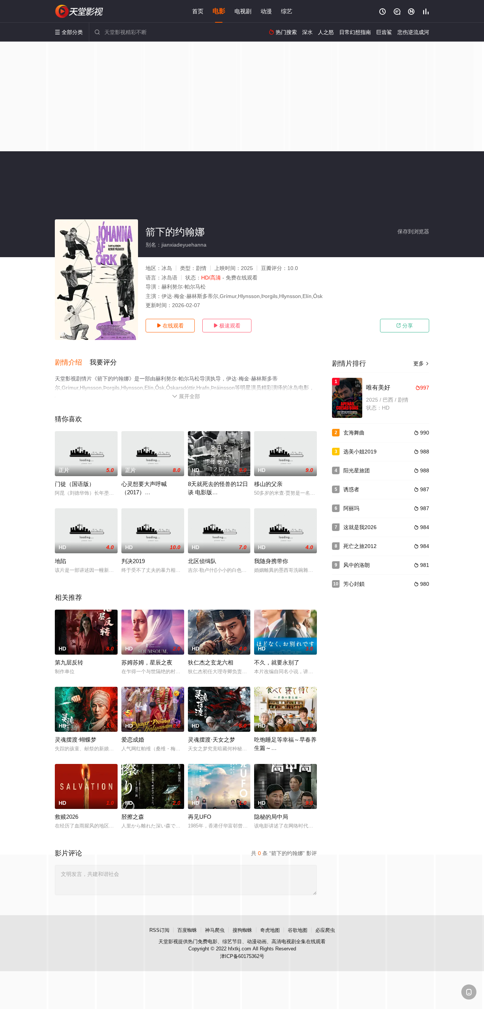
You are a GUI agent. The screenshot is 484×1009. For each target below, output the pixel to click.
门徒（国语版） (75, 484)
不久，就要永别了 (276, 662)
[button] (72, 362)
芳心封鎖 (354, 584)
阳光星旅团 (356, 470)
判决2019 (133, 561)
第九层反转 (69, 662)
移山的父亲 (268, 484)
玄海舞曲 (354, 433)
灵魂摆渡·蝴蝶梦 (75, 739)
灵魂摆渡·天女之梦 (211, 739)
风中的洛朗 (356, 565)
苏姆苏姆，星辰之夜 (146, 662)
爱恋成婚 (132, 739)
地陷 (60, 561)
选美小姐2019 (360, 452)
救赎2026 (66, 816)
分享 (404, 326)
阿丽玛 (351, 508)
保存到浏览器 (413, 231)
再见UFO (199, 816)
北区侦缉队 (202, 561)
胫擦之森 (132, 816)
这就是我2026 (360, 527)
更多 (421, 363)
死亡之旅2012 (360, 546)
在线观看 (170, 326)
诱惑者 (351, 489)
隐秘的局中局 (271, 816)
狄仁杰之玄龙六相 (210, 662)
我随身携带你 (271, 561)
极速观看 (226, 326)
